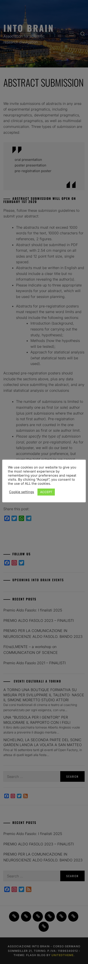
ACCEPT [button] (46, 492)
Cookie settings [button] (21, 492)
